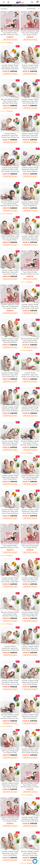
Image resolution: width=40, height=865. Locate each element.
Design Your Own (10, 43)
